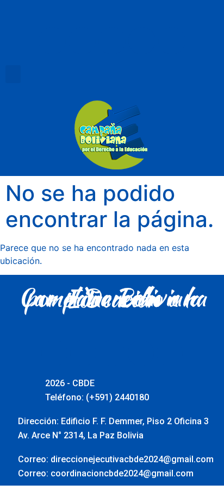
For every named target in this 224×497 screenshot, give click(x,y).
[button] (13, 74)
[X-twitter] (82, 40)
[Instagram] (141, 40)
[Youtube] (112, 40)
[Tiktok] (171, 40)
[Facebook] (52, 40)
